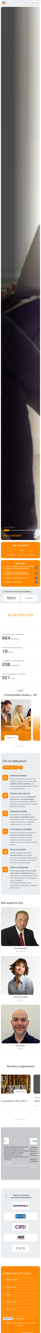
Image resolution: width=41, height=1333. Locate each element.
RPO (20, 725)
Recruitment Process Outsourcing (20, 729)
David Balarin (20, 1046)
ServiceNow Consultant (13, 582)
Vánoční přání (8, 1101)
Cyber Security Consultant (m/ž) (16, 578)
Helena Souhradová (21, 997)
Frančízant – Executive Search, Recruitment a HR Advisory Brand (17, 573)
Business (6, 1097)
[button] (15, 1119)
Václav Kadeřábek (20, 948)
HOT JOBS (20, 563)
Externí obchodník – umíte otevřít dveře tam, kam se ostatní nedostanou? (19, 567)
